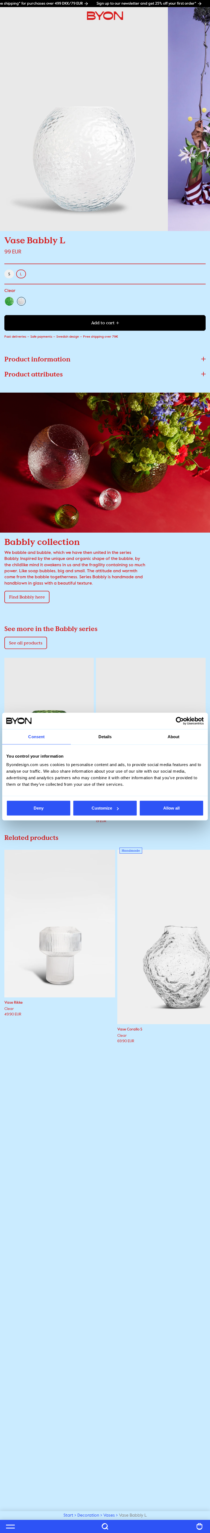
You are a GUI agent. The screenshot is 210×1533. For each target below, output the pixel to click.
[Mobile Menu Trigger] (10, 1526)
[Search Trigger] (105, 1526)
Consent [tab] (36, 736)
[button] (105, 359)
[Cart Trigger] (199, 1526)
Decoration (88, 1515)
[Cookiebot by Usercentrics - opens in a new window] (180, 721)
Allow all (171, 808)
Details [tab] (105, 736)
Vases (109, 1515)
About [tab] (174, 736)
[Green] (9, 301)
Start (68, 1515)
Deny (38, 808)
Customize (102, 808)
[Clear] (21, 301)
